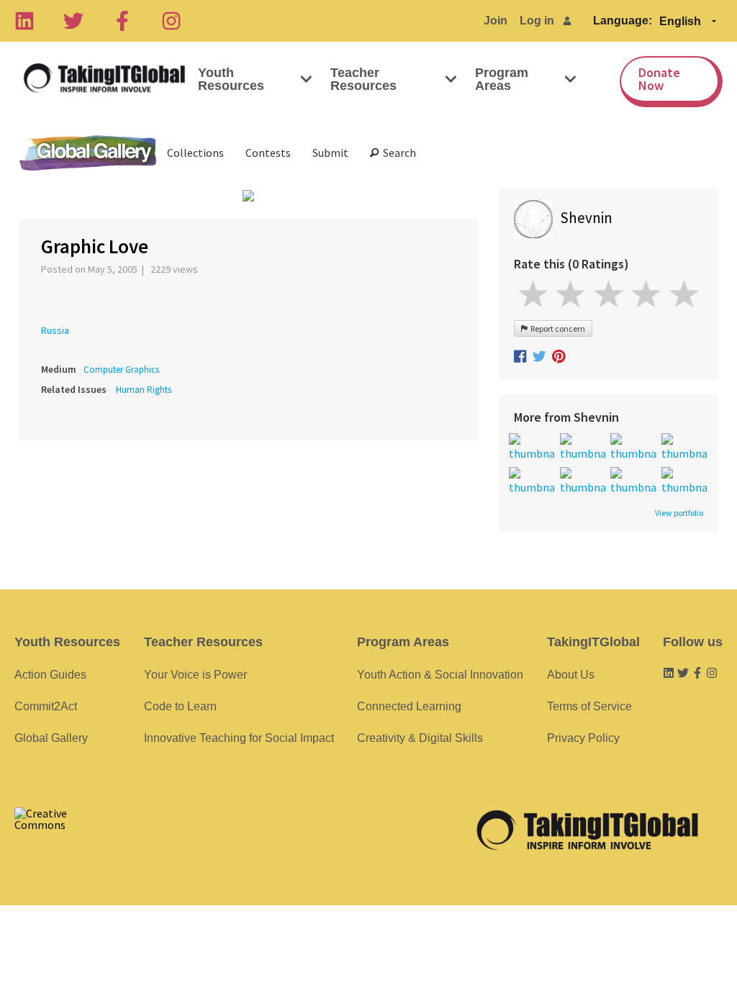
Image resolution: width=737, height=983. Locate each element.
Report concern (556, 328)
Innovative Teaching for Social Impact (239, 738)
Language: (622, 20)
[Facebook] (122, 21)
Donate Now (659, 79)
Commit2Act (45, 706)
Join (495, 20)
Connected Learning (409, 706)
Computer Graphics (121, 369)
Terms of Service (589, 706)
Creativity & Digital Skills (420, 738)
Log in (537, 20)
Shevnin (586, 217)
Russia (55, 330)
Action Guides (50, 675)
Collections (195, 152)
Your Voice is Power (195, 675)
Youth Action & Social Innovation (440, 675)
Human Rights (143, 390)
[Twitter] (73, 21)
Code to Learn (180, 706)
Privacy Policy (583, 738)
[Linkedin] (24, 21)
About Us (570, 675)
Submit (330, 152)
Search (397, 152)
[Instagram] (171, 21)
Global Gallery (87, 153)
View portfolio (679, 513)
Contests (268, 152)
